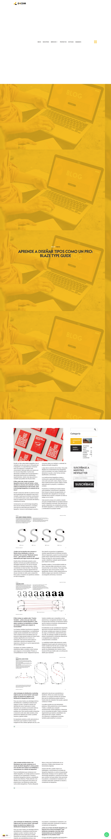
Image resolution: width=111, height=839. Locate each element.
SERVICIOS (53, 42)
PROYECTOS (63, 42)
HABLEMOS (78, 42)
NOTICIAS (71, 42)
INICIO (39, 42)
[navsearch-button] (83, 429)
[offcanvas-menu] (95, 42)
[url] (87, 441)
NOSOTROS (46, 42)
